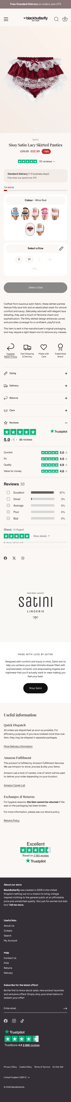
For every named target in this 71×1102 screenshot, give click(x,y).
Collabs (8, 930)
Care (12, 410)
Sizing (12, 373)
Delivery (14, 385)
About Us (9, 925)
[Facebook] (6, 1020)
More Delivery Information (18, 746)
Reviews (14, 422)
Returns (13, 397)
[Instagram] (14, 1020)
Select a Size (35, 248)
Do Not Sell (57, 1067)
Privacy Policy (10, 1067)
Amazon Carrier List (14, 785)
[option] (35, 4)
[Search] (56, 20)
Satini (35, 139)
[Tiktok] (22, 1020)
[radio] (15, 213)
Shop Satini (35, 688)
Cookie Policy (25, 1067)
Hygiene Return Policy (10, 355)
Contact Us (10, 958)
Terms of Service (42, 1067)
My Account (10, 940)
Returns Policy (12, 820)
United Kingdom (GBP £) (15, 1077)
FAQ (6, 963)
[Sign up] (65, 1008)
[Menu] (6, 19)
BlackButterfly (17, 1087)
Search (7, 935)
